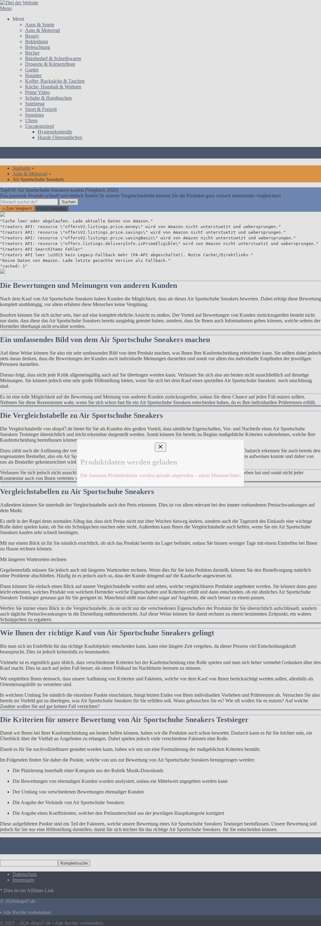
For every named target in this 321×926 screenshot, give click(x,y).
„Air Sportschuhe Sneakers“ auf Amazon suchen (63, 478)
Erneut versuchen (29, 524)
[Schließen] (160, 403)
